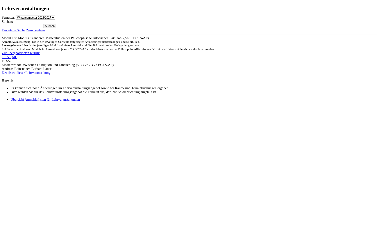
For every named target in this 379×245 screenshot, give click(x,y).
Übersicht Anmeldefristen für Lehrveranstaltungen (45, 99)
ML (14, 57)
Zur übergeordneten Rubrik (21, 53)
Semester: (8, 17)
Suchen (50, 26)
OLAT (6, 57)
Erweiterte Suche (13, 30)
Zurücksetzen (35, 30)
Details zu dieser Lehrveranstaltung (26, 73)
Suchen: (7, 21)
